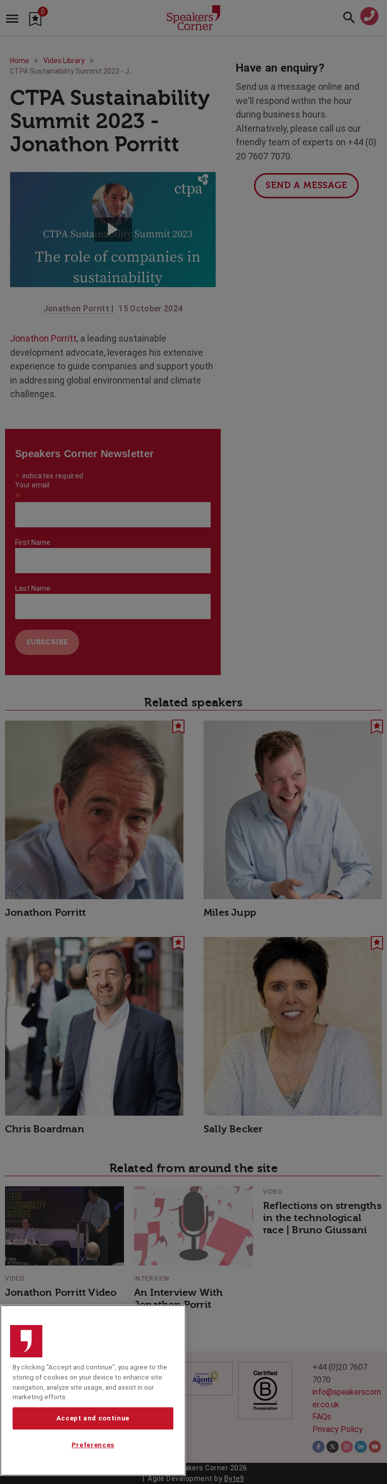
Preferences (93, 1445)
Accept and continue (93, 1418)
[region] (93, 1390)
